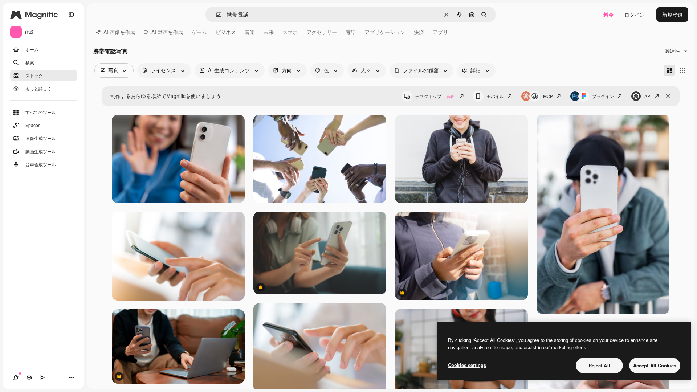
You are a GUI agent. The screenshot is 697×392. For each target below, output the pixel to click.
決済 (419, 32)
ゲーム (199, 32)
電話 (351, 32)
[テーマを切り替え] (42, 377)
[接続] (16, 377)
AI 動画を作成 (167, 32)
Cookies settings (467, 365)
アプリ (440, 32)
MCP (548, 96)
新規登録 (672, 14)
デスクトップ (434, 96)
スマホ (290, 32)
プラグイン (603, 96)
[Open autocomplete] (216, 14)
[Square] (682, 70)
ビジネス (226, 32)
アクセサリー (321, 32)
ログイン (634, 14)
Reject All (599, 365)
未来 (269, 32)
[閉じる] (668, 96)
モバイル (495, 96)
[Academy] (29, 377)
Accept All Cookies (654, 365)
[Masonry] (669, 70)
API (647, 96)
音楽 (250, 32)
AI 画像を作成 (119, 32)
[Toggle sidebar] (71, 14)
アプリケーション (384, 32)
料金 (608, 14)
